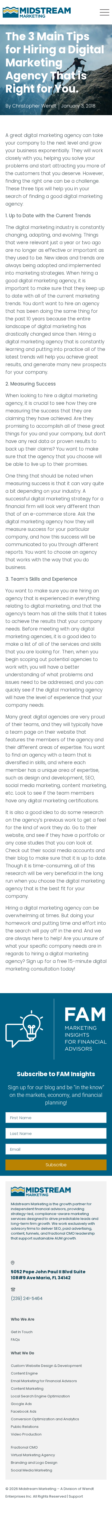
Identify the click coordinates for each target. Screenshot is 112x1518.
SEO (89, 778)
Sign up (34, 961)
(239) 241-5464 (26, 1298)
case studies (29, 843)
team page (23, 732)
